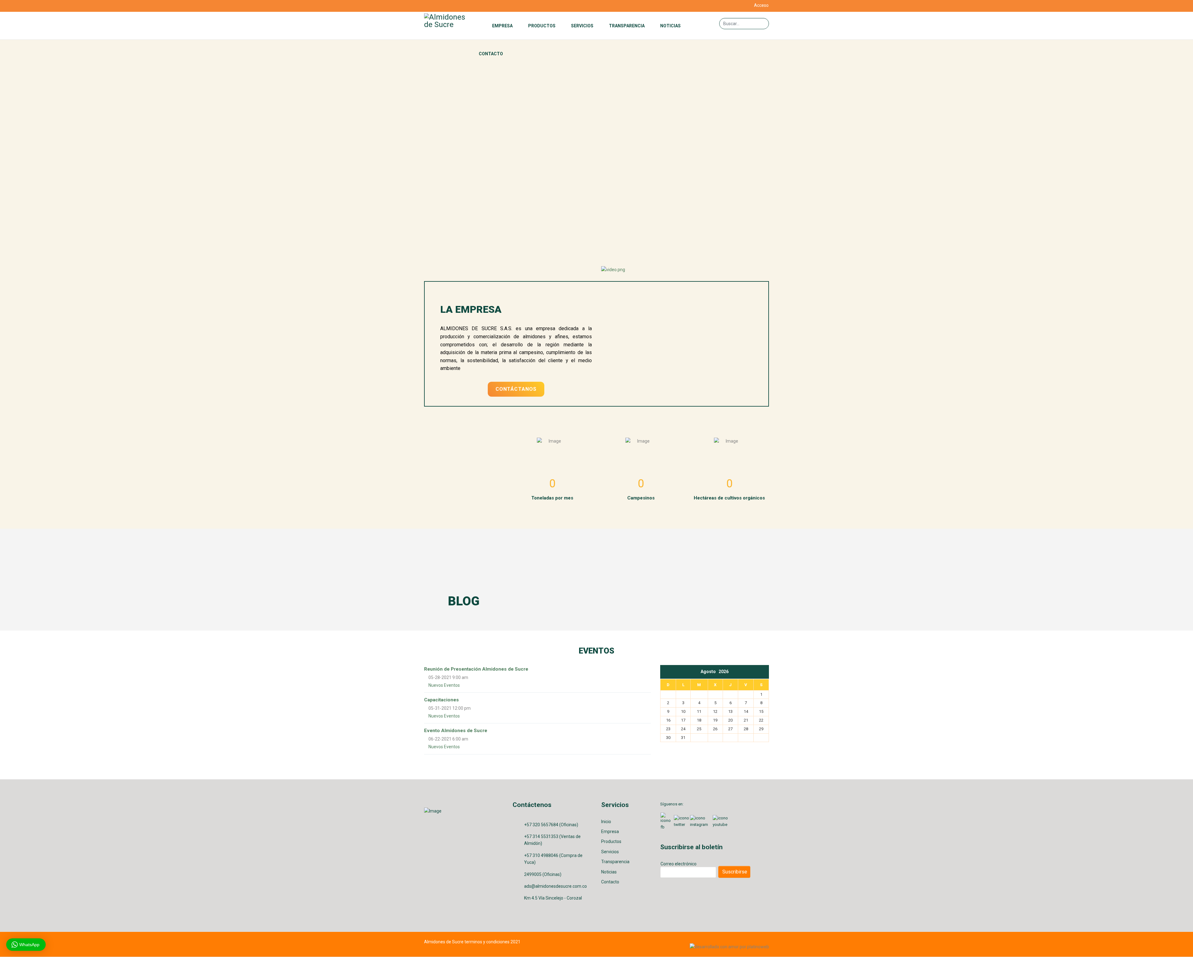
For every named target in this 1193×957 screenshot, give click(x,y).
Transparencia (627, 25)
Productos (541, 25)
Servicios (582, 25)
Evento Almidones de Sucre (455, 730)
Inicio (606, 821)
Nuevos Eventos (444, 685)
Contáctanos (516, 389)
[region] (596, 143)
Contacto (491, 53)
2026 (724, 671)
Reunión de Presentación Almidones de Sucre (476, 669)
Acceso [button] (761, 5)
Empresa (502, 25)
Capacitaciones (441, 700)
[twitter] (434, 5)
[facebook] (426, 5)
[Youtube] (442, 5)
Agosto (710, 671)
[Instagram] (449, 5)
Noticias (670, 25)
